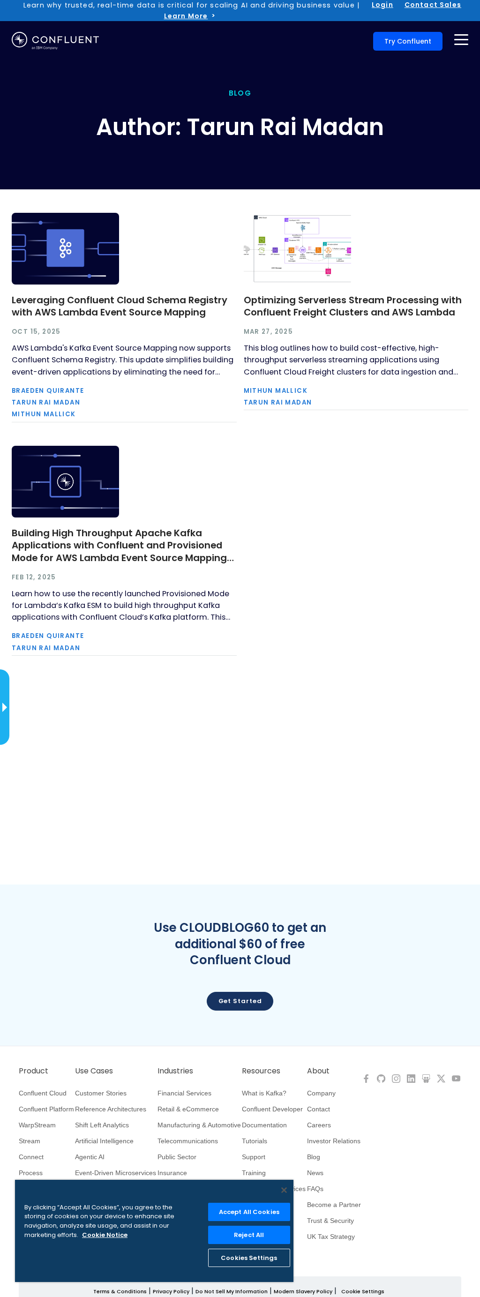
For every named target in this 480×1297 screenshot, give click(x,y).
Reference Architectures (110, 1109)
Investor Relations (333, 1141)
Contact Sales (433, 4)
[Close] (284, 1190)
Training (254, 1173)
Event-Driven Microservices (115, 1173)
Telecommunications (188, 1141)
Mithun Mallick (44, 414)
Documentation (264, 1125)
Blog (313, 1157)
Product (33, 1071)
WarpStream (37, 1125)
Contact (318, 1109)
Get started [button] (240, 1001)
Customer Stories (101, 1093)
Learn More (186, 16)
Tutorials (254, 1141)
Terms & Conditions (120, 1291)
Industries (175, 1071)
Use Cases (94, 1071)
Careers (319, 1125)
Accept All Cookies (249, 1211)
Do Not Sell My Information (231, 1291)
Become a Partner (334, 1204)
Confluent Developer (272, 1109)
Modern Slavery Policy (303, 1291)
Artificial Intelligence (104, 1141)
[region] (154, 1231)
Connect (31, 1157)
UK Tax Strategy (331, 1236)
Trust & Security (330, 1220)
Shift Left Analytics (102, 1125)
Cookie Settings (362, 1291)
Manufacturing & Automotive (199, 1125)
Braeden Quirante (48, 390)
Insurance (172, 1173)
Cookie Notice (105, 1234)
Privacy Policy (171, 1291)
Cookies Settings (249, 1257)
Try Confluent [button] (407, 41)
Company (321, 1093)
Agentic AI (90, 1157)
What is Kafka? (264, 1093)
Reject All (249, 1234)
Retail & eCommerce (188, 1109)
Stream (29, 1141)
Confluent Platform (46, 1109)
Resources (261, 1071)
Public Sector (177, 1157)
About (318, 1071)
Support (253, 1157)
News (315, 1173)
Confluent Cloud (43, 1093)
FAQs (315, 1188)
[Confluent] (55, 41)
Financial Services (184, 1093)
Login (382, 4)
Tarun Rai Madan (46, 402)
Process (31, 1173)
